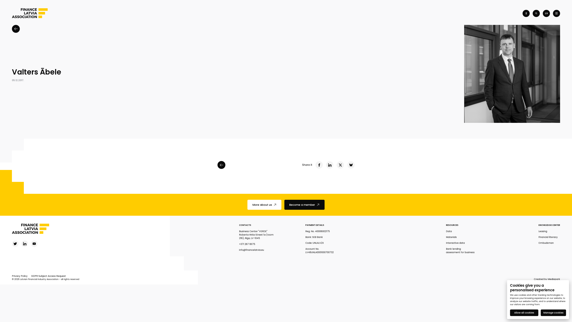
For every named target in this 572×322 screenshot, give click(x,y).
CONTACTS (245, 225)
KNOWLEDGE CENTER (549, 225)
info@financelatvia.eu (251, 249)
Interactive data (455, 242)
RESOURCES (452, 225)
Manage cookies (553, 312)
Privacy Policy (20, 276)
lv (546, 13)
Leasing (542, 231)
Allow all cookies (524, 312)
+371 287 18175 (247, 244)
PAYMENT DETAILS (314, 225)
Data (449, 231)
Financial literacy (548, 237)
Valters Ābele (36, 72)
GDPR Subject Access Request (48, 276)
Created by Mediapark (547, 279)
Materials (451, 237)
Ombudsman (546, 242)
